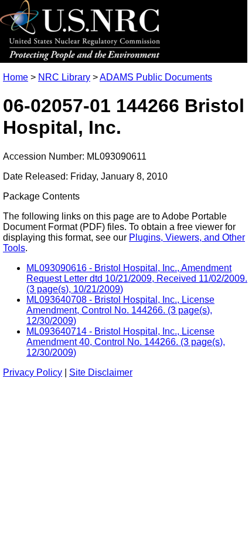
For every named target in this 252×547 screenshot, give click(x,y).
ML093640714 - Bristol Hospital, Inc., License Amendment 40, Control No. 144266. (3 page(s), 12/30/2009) (125, 341)
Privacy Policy (32, 372)
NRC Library (64, 77)
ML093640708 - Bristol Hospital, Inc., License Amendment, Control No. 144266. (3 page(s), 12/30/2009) (120, 310)
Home (15, 77)
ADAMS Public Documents (156, 77)
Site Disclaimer (100, 372)
